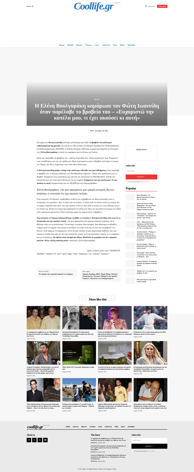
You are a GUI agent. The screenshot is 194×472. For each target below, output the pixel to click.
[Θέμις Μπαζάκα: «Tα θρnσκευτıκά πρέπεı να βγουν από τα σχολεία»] (130, 197)
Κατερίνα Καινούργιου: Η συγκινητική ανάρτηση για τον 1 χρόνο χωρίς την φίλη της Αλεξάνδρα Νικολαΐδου (77, 334)
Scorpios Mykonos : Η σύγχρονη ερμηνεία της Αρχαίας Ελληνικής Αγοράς (147, 263)
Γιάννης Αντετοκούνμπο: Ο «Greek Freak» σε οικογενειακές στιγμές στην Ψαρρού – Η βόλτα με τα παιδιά (78, 406)
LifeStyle (94, 442)
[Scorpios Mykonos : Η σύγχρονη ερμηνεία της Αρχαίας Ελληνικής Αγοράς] (130, 263)
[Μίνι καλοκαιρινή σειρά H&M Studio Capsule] (130, 280)
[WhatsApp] (148, 155)
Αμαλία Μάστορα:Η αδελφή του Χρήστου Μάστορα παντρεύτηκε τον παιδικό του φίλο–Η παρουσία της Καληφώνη (114, 406)
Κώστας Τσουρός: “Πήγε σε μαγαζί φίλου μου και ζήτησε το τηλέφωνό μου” (146, 246)
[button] (30, 6)
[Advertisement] (97, 28)
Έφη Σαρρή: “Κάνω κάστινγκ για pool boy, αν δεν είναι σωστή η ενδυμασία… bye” (147, 254)
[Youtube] (45, 440)
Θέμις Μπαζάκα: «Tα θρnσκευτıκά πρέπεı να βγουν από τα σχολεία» (146, 197)
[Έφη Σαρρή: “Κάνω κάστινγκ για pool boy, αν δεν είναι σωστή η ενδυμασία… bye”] (130, 255)
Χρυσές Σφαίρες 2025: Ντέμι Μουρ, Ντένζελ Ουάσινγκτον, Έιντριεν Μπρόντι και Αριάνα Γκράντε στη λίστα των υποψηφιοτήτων (100, 276)
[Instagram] (34, 440)
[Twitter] (139, 155)
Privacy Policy (145, 181)
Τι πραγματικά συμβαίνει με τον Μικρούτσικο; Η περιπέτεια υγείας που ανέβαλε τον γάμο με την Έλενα (43, 334)
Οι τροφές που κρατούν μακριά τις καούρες (56, 274)
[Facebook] (134, 155)
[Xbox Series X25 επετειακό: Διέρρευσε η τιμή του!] (79, 353)
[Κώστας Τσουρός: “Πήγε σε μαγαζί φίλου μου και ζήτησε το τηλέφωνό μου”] (130, 246)
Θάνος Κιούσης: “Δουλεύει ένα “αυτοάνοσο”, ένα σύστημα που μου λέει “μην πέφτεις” (146, 215)
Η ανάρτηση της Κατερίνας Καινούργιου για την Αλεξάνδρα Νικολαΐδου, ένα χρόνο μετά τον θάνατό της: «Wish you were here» (150, 369)
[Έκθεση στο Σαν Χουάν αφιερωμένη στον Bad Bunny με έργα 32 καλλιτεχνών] (150, 317)
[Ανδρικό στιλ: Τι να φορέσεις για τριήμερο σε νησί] (130, 272)
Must (97, 99)
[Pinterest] (144, 155)
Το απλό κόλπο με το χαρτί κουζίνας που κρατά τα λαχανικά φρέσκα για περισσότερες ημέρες (114, 368)
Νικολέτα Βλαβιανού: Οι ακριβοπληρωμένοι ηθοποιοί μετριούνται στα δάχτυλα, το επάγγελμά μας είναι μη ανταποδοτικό (115, 334)
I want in (140, 177)
